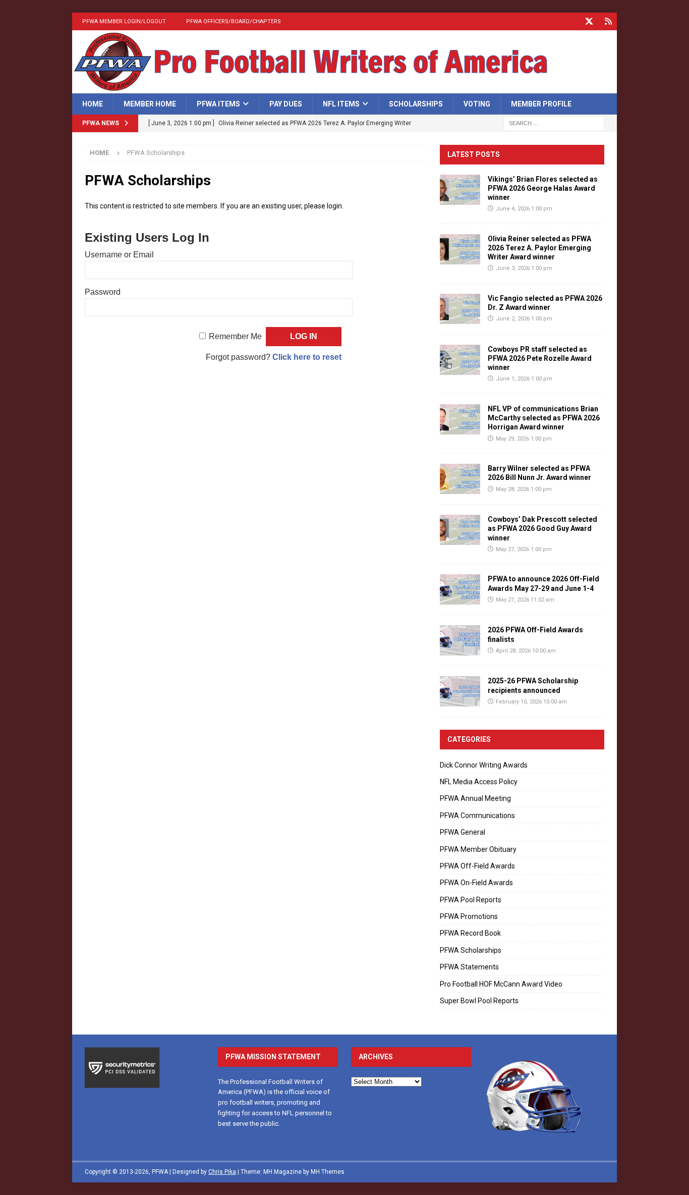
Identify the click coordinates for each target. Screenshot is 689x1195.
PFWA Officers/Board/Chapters (233, 21)
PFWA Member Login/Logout (124, 21)
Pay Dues (285, 104)
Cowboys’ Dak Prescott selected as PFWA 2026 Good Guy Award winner (542, 528)
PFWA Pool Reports (470, 900)
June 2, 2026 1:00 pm (524, 318)
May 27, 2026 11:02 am (525, 599)
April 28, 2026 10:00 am (526, 650)
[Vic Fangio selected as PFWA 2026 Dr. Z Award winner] (460, 309)
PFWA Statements (469, 967)
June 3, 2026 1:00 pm (524, 268)
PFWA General (462, 832)
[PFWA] (344, 88)
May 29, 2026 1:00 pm (524, 439)
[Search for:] (553, 123)
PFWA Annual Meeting (475, 798)
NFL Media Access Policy (479, 782)
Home (92, 104)
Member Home (150, 104)
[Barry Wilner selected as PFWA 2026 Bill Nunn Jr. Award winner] (460, 479)
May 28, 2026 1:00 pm (524, 489)
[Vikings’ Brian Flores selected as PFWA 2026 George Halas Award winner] (460, 190)
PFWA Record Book (470, 933)
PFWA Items (218, 104)
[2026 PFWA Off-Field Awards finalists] (460, 640)
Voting (477, 104)
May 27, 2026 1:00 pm (524, 549)
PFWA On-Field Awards (476, 883)
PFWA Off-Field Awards (477, 866)
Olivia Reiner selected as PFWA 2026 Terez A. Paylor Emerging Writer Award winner (539, 248)
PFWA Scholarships (470, 950)
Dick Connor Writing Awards (484, 765)
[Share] (608, 21)
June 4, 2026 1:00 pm (524, 208)
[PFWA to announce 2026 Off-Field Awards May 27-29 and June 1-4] (460, 589)
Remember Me (235, 336)
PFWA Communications (477, 815)
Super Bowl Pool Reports (479, 1001)
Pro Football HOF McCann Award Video (501, 984)
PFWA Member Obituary (478, 849)
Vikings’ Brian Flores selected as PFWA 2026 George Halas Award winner (543, 188)
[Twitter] (589, 21)
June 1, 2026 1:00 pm (524, 378)
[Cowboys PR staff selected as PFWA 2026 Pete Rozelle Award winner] (460, 360)
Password (103, 292)
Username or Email (119, 254)
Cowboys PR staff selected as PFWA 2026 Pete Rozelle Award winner (540, 358)
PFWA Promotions (469, 916)
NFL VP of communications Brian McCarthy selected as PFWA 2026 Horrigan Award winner (544, 418)
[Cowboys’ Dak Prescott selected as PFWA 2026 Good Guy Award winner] (460, 530)
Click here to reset (306, 357)
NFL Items (341, 104)
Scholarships (416, 104)
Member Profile (541, 104)
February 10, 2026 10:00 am (531, 701)
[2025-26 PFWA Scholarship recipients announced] (460, 691)
